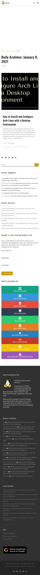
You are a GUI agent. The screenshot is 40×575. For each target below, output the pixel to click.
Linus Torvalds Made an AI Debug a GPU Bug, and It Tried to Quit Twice (18, 209)
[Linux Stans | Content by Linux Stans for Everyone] (5, 2)
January (13, 51)
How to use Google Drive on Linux (21, 476)
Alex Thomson (8, 146)
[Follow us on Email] (12, 157)
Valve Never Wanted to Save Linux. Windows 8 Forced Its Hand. (20, 514)
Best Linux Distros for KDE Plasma (18, 193)
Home (3, 51)
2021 (8, 51)
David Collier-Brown (9, 462)
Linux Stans (15, 563)
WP (12, 566)
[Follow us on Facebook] (2, 157)
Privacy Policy (7, 539)
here (30, 403)
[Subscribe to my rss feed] (15, 157)
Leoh (4, 457)
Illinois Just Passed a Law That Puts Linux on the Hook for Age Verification (19, 214)
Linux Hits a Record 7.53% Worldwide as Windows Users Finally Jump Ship (19, 224)
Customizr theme (31, 566)
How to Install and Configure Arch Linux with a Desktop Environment (18, 120)
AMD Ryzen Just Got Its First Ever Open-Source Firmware (19, 228)
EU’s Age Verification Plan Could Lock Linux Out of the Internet (19, 219)
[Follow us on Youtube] (6, 157)
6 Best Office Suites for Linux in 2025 (25, 196)
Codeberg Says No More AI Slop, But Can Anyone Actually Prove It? (18, 518)
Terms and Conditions (10, 536)
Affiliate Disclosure (9, 533)
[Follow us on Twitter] (9, 157)
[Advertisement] (20, 27)
